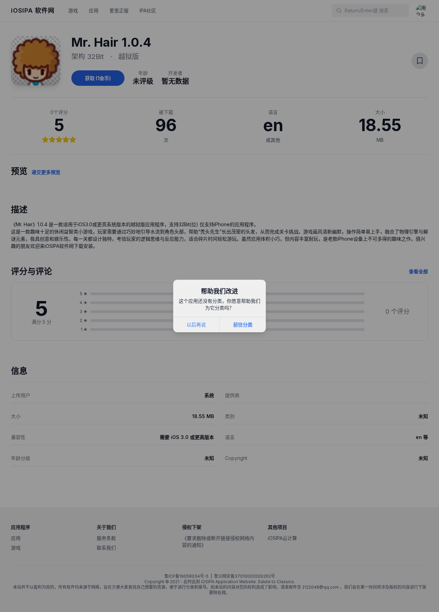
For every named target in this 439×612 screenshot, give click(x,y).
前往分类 (242, 324)
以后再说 (196, 324)
